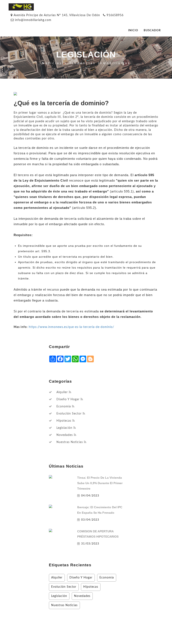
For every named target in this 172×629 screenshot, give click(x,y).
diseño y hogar (67, 399)
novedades (64, 435)
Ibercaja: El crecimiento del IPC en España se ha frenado (99, 510)
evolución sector (69, 413)
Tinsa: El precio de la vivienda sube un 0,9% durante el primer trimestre (99, 483)
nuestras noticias (69, 442)
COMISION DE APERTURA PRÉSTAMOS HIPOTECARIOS (98, 534)
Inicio (133, 30)
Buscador (152, 30)
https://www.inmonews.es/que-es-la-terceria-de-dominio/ (71, 327)
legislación (64, 427)
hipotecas (63, 420)
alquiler (62, 392)
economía (63, 406)
